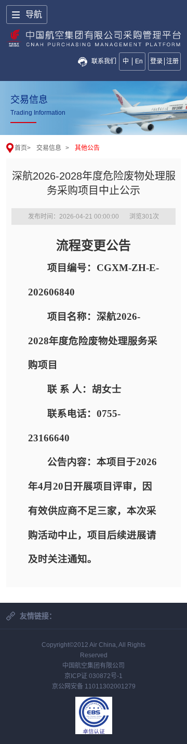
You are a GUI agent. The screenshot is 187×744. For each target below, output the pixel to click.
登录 (156, 61)
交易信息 (48, 148)
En (139, 61)
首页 (21, 148)
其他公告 (87, 148)
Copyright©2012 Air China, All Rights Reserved (93, 650)
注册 (172, 61)
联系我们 (103, 61)
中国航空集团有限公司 (93, 665)
